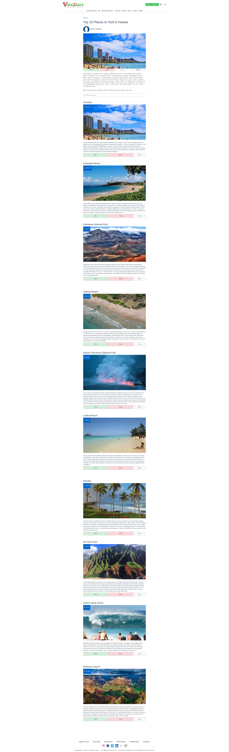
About (84, 742)
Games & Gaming (92, 10)
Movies (124, 10)
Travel (129, 10)
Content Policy (134, 742)
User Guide (96, 742)
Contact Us (146, 742)
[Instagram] (103, 745)
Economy (118, 10)
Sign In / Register (152, 4)
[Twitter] (112, 745)
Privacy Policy (121, 742)
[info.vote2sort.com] (121, 745)
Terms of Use (108, 742)
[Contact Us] (125, 745)
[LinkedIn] (117, 745)
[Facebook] (108, 745)
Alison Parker (96, 29)
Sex (99, 10)
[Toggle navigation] (165, 4)
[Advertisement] (114, 735)
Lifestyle (134, 10)
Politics (140, 10)
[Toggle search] (161, 4)
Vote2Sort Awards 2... (108, 10)
